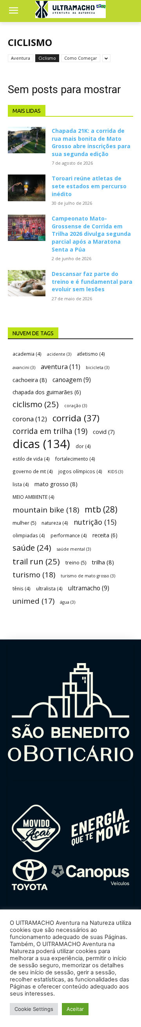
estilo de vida (31, 459)
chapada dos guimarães (47, 392)
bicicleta (97, 367)
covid (104, 431)
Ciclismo (47, 58)
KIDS (115, 471)
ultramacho (88, 588)
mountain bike (46, 510)
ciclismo (36, 404)
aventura (60, 366)
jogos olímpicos (80, 471)
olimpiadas (29, 535)
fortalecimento (75, 459)
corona (30, 419)
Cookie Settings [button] (33, 1009)
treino (75, 562)
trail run (36, 561)
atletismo (91, 354)
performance (69, 535)
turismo (34, 575)
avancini (24, 367)
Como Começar (80, 58)
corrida (75, 418)
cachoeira (30, 380)
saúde (32, 548)
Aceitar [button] (75, 1009)
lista (21, 484)
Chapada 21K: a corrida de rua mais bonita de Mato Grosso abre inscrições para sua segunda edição (91, 142)
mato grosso (56, 484)
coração (75, 405)
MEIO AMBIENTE (33, 497)
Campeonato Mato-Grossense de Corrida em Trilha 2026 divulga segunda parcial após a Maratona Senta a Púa (91, 234)
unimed (33, 601)
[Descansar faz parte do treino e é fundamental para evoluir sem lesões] (26, 283)
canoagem (71, 380)
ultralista (49, 588)
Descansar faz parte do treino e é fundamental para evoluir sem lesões (92, 281)
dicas (41, 444)
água (67, 602)
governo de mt (33, 471)
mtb (101, 509)
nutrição (95, 522)
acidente (59, 354)
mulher (24, 522)
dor (83, 446)
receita (105, 535)
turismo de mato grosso (88, 576)
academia (27, 354)
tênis (22, 588)
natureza (55, 523)
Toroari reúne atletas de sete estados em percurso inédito (89, 186)
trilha (103, 562)
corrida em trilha (50, 431)
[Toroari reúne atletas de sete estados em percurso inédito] (26, 188)
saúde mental (74, 549)
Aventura (20, 58)
